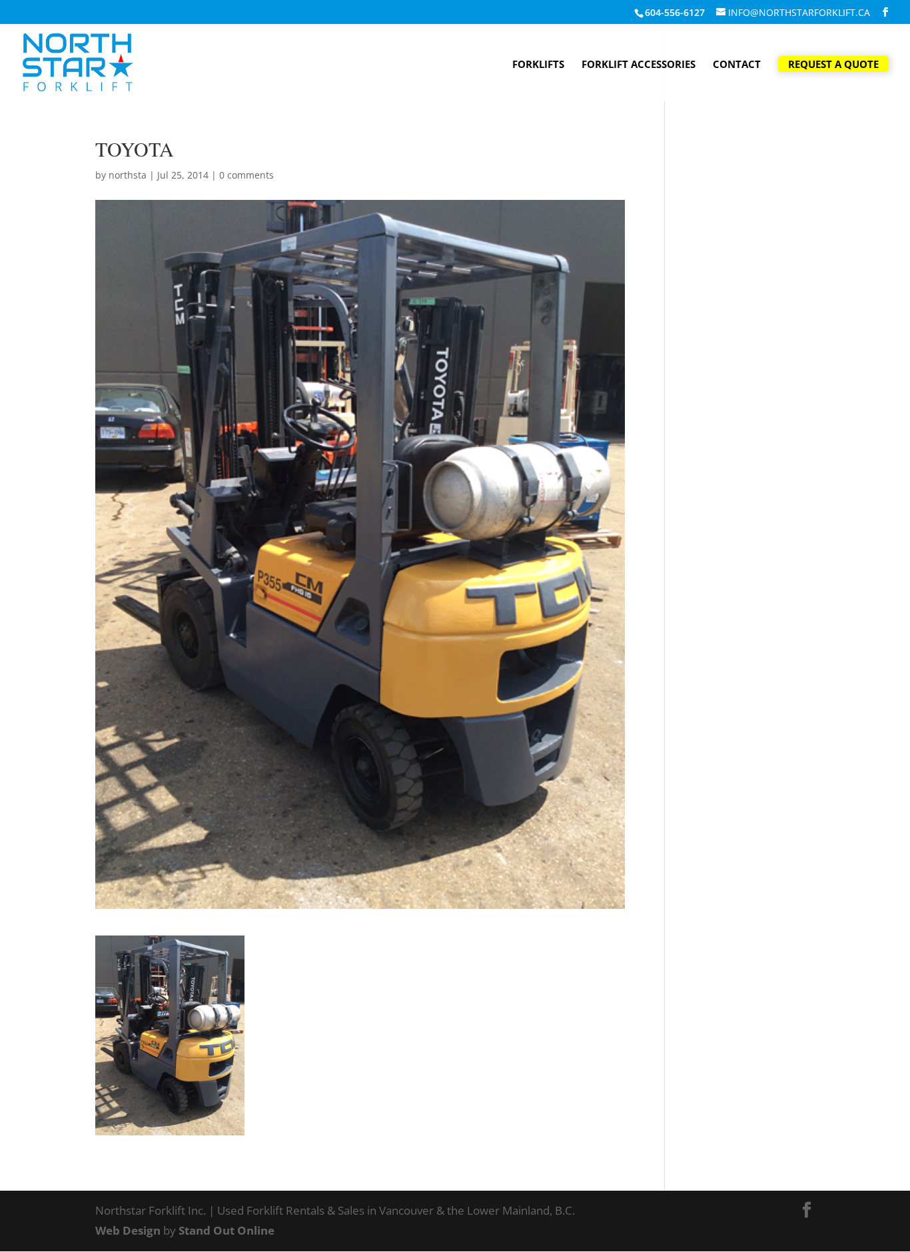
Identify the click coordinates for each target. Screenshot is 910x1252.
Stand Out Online (226, 1230)
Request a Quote (833, 64)
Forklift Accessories (638, 65)
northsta (128, 175)
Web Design (128, 1230)
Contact (737, 65)
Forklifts (538, 65)
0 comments (246, 175)
